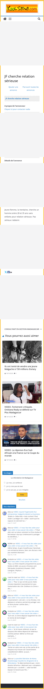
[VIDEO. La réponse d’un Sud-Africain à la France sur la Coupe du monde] (22, 435)
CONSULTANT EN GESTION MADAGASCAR (21, 329)
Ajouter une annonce (13, 88)
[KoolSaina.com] (4, 18)
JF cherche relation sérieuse (17, 98)
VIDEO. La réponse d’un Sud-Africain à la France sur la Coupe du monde (21, 453)
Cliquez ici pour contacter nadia (17, 109)
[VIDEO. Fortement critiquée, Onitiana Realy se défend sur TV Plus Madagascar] (22, 392)
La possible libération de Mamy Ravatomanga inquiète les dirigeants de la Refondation (23, 661)
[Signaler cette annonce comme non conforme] (11, 272)
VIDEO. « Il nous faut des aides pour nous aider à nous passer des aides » (23, 579)
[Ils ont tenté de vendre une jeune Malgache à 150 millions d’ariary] (22, 352)
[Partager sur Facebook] (8, 272)
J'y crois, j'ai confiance (14, 483)
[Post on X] (5, 272)
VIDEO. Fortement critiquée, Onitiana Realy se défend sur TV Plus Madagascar (20, 409)
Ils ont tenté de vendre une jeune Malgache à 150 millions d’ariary (20, 368)
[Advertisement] (22, 43)
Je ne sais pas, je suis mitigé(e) (17, 490)
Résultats (22, 500)
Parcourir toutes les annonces (31, 88)
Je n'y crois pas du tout (15, 486)
